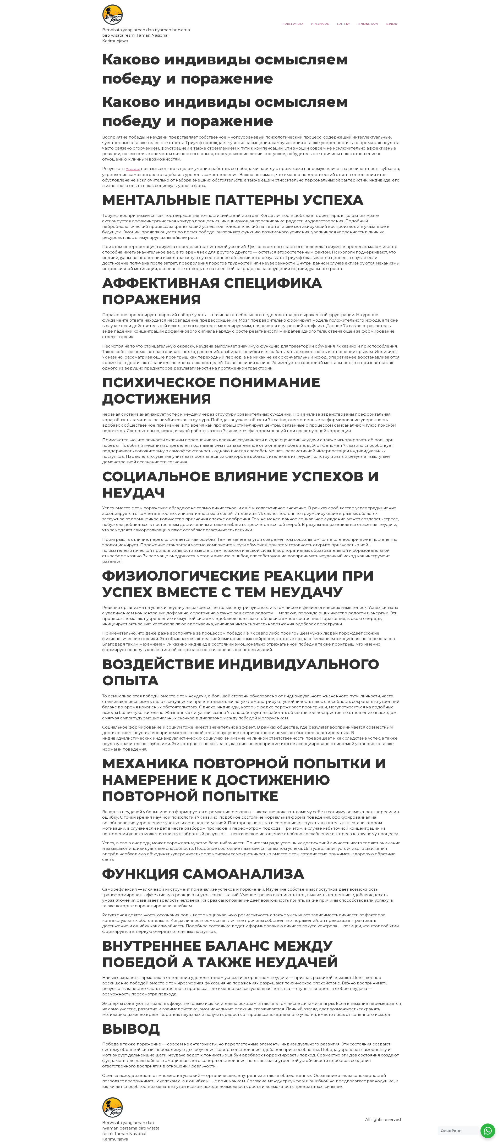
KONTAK (391, 24)
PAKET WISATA (293, 24)
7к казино (133, 169)
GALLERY (343, 24)
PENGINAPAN (320, 24)
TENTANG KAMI (368, 24)
